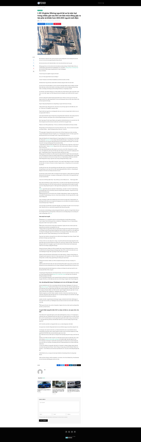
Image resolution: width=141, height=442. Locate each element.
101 (41, 20)
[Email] (33, 71)
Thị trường (43, 7)
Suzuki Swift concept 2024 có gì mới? (44, 390)
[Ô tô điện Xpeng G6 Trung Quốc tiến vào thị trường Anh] (74, 384)
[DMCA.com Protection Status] (69, 438)
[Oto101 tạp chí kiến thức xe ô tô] (41, 3)
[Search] (103, 3)
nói (51, 213)
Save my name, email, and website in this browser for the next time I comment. (54, 417)
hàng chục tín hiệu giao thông (59, 274)
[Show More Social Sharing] (62, 24)
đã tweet (51, 146)
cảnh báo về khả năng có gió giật (52, 339)
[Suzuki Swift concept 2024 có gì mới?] (44, 384)
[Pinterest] (33, 68)
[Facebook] (33, 60)
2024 (74, 436)
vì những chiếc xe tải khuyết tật (71, 67)
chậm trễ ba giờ (45, 286)
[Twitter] (33, 63)
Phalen (40, 188)
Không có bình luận (51, 20)
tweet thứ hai (48, 139)
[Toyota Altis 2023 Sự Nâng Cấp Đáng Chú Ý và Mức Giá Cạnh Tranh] (59, 384)
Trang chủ (39, 7)
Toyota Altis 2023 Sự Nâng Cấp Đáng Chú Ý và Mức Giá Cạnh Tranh (58, 391)
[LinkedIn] (33, 66)
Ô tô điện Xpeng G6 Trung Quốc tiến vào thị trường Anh (73, 390)
